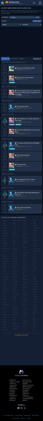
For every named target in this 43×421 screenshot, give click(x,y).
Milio (14, 319)
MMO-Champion (27, 387)
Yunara (35, 307)
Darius (5, 284)
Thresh (35, 241)
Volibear (35, 284)
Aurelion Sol (6, 248)
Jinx (14, 246)
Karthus (15, 258)
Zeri (34, 319)
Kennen (15, 271)
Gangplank (6, 314)
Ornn (24, 250)
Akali (4, 225)
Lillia (14, 292)
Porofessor (13, 383)
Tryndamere (36, 248)
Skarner (25, 320)
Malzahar (15, 309)
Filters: (4, 21)
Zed (34, 317)
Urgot (34, 258)
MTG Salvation (26, 380)
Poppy (24, 255)
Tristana (35, 243)
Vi (33, 274)
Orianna (25, 247)
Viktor (34, 279)
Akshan (5, 228)
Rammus (25, 268)
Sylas (34, 223)
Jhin (14, 243)
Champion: (5, 17)
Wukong (35, 289)
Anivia (4, 238)
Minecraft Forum (27, 382)
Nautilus (25, 228)
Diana (4, 286)
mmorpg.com (26, 388)
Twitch (35, 253)
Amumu (5, 236)
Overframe (25, 395)
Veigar (35, 266)
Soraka (25, 328)
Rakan (24, 265)
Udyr (34, 256)
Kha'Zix (15, 274)
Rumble (25, 287)
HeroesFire (13, 398)
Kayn (14, 269)
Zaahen (35, 312)
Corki (4, 281)
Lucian (15, 299)
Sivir (24, 318)
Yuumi (34, 309)
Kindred (15, 276)
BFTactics (13, 400)
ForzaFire (12, 397)
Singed (25, 312)
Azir (4, 253)
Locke (14, 297)
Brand (4, 264)
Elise (4, 297)
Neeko (25, 230)
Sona (24, 325)
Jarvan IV (15, 236)
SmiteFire (12, 390)
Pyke (24, 257)
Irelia (14, 228)
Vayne (34, 264)
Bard (4, 256)
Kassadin (15, 261)
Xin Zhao (35, 297)
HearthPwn (25, 392)
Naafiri (25, 220)
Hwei (14, 223)
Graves (5, 325)
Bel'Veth (5, 258)
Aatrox (5, 220)
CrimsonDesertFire (27, 398)
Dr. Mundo (6, 289)
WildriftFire (13, 387)
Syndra (35, 225)
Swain (34, 220)
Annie (4, 241)
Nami (24, 223)
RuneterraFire (13, 388)
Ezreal (4, 302)
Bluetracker (25, 390)
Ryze (24, 290)
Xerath (35, 294)
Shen (24, 307)
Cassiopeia (6, 276)
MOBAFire (13, 380)
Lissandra (15, 294)
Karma (15, 256)
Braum (5, 266)
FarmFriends (13, 395)
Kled (14, 279)
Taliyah (35, 230)
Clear (37, 17)
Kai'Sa (14, 251)
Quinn (24, 263)
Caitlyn (5, 271)
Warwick (35, 286)
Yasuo (34, 299)
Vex (34, 271)
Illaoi (14, 225)
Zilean (34, 325)
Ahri (4, 223)
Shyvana (25, 310)
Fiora (4, 307)
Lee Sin (15, 286)
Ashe (4, 246)
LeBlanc (15, 284)
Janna (14, 233)
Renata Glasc (25, 276)
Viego (34, 276)
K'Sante (15, 248)
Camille (5, 274)
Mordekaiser (16, 326)
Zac (34, 314)
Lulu (14, 302)
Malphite (15, 307)
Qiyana (25, 260)
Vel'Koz (35, 269)
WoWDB (24, 383)
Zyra (34, 330)
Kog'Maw (15, 281)
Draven (5, 292)
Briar (4, 269)
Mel (14, 317)
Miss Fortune (15, 323)
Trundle (35, 246)
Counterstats (13, 385)
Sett (24, 302)
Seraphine (26, 300)
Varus (34, 261)
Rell (24, 273)
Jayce (14, 241)
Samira (25, 292)
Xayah (34, 292)
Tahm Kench (36, 228)
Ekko (4, 294)
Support (23, 418)
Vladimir (35, 281)
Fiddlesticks (6, 304)
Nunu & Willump (25, 241)
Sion (24, 315)
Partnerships (15, 418)
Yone (34, 302)
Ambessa (5, 233)
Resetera (12, 393)
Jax (14, 238)
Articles (29, 418)
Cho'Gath (5, 279)
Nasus (24, 225)
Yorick (34, 304)
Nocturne (25, 238)
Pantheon (25, 252)
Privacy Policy (18, 415)
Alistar (5, 230)
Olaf (24, 245)
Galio (4, 312)
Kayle (14, 266)
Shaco (24, 305)
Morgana (15, 329)
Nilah (24, 236)
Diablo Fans (25, 393)
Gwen (4, 327)
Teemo (35, 238)
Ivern (14, 230)
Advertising (27, 415)
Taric (34, 236)
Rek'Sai (25, 270)
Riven (24, 284)
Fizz (4, 309)
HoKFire (24, 400)
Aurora (5, 251)
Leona (14, 289)
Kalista (15, 253)
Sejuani (25, 295)
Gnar (4, 319)
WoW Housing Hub (27, 385)
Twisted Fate (36, 251)
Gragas (5, 322)
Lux (14, 304)
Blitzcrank (5, 261)
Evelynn (5, 299)
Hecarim (5, 330)
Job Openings (35, 415)
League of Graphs (15, 382)
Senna (24, 297)
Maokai (15, 312)
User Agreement (8, 415)
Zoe (34, 327)
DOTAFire (12, 392)
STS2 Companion (27, 397)
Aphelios (5, 243)
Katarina (15, 264)
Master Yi (15, 314)
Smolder (25, 323)
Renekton (25, 279)
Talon (34, 233)
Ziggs (34, 322)
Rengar (25, 282)
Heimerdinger (17, 220)
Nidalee (25, 233)
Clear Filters (37, 21)
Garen (4, 317)
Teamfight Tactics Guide (21, 335)
